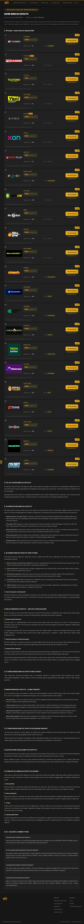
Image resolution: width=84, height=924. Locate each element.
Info (76, 2)
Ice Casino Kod (33, 2)
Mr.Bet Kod (44, 2)
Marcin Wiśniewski (39, 17)
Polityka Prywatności (65, 921)
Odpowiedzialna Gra (76, 921)
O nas (71, 900)
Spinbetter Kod (67, 2)
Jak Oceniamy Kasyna (75, 906)
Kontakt (72, 903)
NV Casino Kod (55, 2)
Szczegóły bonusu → (72, 43)
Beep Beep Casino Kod (19, 2)
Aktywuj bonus (71, 40)
